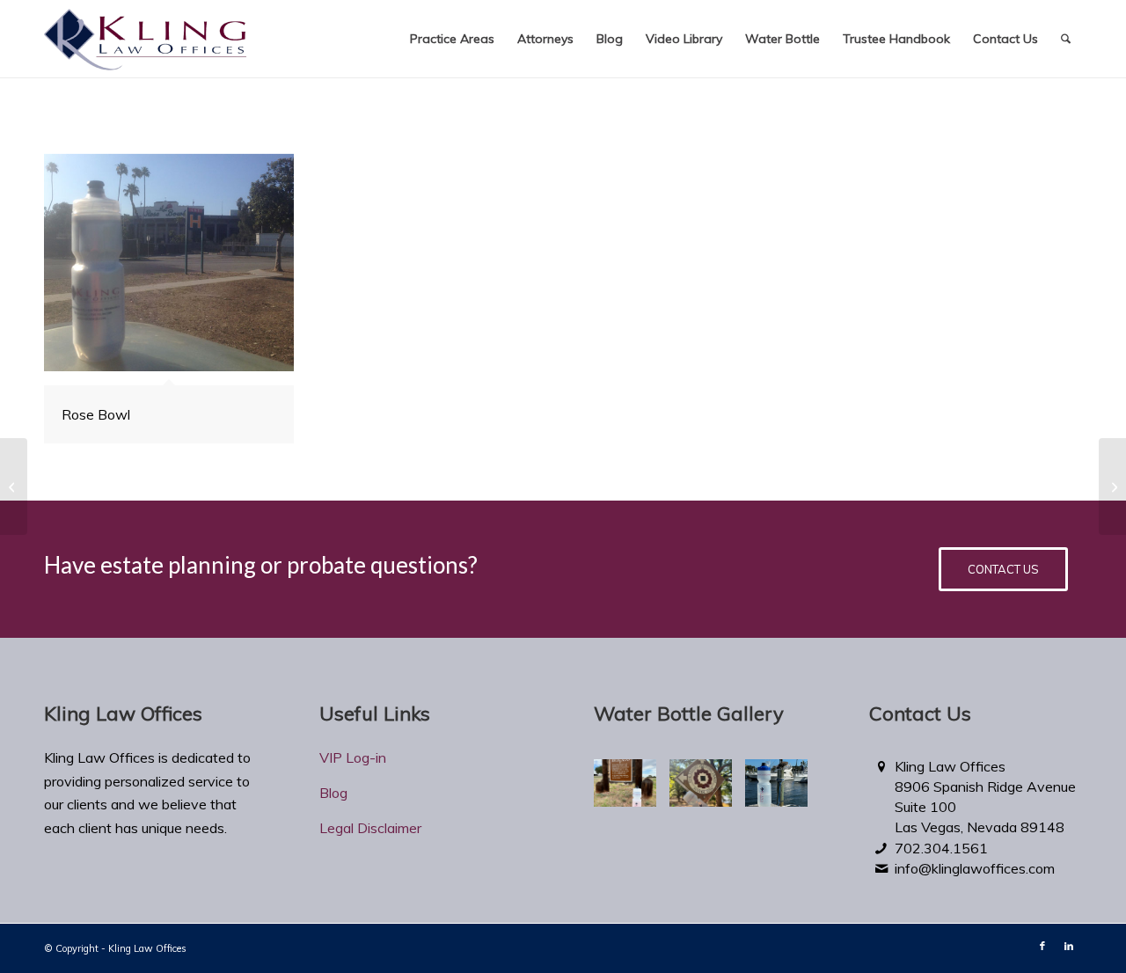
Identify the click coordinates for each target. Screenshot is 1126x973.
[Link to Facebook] (1042, 946)
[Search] (1065, 38)
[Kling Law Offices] (145, 43)
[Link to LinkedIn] (1069, 946)
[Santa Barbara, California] (13, 486)
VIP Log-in (352, 757)
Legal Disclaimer (370, 828)
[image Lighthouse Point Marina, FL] (783, 789)
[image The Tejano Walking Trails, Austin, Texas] (707, 789)
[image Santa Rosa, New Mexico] (631, 789)
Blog (333, 792)
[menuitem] (452, 38)
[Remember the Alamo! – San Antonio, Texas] (1112, 486)
